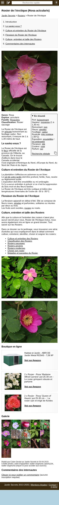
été (43, 144)
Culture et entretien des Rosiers (23, 238)
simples (42, 129)
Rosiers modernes (16, 248)
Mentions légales (39, 485)
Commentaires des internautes (20, 43)
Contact (52, 485)
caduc (45, 132)
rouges (27, 208)
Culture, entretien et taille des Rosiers (23, 39)
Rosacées (15, 120)
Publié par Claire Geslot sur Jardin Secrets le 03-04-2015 (25, 462)
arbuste (8, 131)
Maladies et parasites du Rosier (23, 253)
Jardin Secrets (8, 15)
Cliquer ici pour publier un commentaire (20, 475)
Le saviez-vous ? (13, 26)
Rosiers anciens (15, 246)
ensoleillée (48, 139)
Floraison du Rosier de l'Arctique (21, 35)
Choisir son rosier (16, 250)
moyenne (45, 122)
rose (43, 146)
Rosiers (21, 15)
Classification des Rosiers (20, 241)
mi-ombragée (38, 141)
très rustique (47, 134)
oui (41, 149)
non (45, 127)
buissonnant (43, 120)
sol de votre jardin (13, 177)
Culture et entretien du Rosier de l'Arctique (25, 30)
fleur (6, 150)
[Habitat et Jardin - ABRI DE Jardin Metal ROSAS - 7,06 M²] (29, 360)
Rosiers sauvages (16, 243)
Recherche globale (41, 153)
